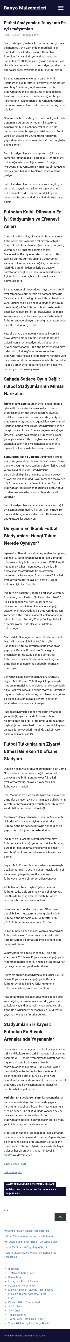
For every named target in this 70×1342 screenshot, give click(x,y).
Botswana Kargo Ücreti (22, 1273)
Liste (11, 1298)
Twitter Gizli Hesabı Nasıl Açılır (25, 1318)
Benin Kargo (15, 1277)
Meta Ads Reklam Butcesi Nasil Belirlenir (27, 1230)
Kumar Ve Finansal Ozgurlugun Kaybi (25, 1247)
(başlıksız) (14, 1268)
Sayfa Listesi (15, 1306)
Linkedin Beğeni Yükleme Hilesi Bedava (30, 1289)
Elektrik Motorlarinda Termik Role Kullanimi (28, 1236)
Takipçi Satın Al (17, 1314)
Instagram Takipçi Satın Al (23, 1281)
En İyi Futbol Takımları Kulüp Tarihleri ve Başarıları (31, 1191)
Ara (6, 1210)
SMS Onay (14, 1310)
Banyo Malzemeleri (25, 8)
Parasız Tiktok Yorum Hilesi (24, 1302)
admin (26, 34)
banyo (35, 34)
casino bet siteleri (15, 1163)
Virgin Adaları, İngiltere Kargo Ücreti (28, 1323)
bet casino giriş (13, 1172)
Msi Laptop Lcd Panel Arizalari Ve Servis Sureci (31, 1241)
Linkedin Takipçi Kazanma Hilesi (27, 1293)
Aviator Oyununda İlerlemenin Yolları (30, 1185)
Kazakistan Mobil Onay (21, 1285)
